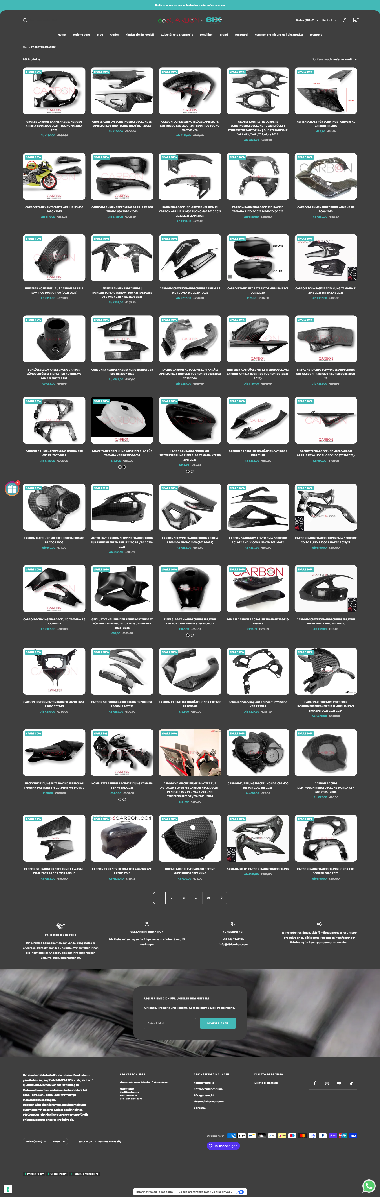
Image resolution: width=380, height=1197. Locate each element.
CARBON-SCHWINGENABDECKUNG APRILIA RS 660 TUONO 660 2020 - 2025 (190, 290)
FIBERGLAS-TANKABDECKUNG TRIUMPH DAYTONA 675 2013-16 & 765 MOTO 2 (190, 621)
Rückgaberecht (204, 1095)
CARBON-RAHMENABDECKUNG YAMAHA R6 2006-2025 (325, 209)
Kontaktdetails (204, 1083)
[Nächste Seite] (221, 898)
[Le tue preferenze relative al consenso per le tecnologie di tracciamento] (8, 1189)
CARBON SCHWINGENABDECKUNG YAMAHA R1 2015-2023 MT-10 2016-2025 (325, 290)
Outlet (114, 34)
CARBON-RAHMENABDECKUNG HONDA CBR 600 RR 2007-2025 (54, 453)
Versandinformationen (209, 1101)
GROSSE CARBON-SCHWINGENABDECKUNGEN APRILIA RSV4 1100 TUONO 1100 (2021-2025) (122, 124)
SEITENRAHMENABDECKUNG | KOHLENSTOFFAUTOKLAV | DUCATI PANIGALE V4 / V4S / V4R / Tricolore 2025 (122, 292)
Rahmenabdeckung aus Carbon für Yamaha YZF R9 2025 (258, 704)
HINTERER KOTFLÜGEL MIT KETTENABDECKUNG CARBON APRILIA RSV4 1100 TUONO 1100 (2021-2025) (258, 374)
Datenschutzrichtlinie (208, 1089)
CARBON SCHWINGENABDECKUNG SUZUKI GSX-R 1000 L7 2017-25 (122, 704)
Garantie (200, 1108)
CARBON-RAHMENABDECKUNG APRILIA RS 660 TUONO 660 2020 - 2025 (122, 209)
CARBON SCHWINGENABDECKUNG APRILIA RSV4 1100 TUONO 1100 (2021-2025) (190, 540)
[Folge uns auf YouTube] (339, 1083)
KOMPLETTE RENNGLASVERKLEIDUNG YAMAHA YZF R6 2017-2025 (122, 786)
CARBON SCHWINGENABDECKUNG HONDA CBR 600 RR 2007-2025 (122, 372)
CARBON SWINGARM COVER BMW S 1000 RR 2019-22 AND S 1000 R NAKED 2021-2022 (258, 540)
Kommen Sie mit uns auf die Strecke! (279, 34)
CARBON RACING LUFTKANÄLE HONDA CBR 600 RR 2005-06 (190, 704)
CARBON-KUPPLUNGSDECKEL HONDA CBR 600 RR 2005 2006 (54, 540)
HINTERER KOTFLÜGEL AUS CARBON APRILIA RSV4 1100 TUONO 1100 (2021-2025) (54, 290)
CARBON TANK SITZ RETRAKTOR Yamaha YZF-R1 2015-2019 (122, 871)
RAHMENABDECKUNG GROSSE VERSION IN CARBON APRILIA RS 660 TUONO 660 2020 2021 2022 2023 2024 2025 (190, 211)
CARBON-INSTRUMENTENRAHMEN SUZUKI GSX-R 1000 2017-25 (54, 704)
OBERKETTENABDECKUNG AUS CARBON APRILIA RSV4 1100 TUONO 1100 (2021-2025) (326, 453)
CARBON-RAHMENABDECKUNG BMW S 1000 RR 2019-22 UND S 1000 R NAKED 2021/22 (326, 540)
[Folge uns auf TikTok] (351, 1083)
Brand (224, 34)
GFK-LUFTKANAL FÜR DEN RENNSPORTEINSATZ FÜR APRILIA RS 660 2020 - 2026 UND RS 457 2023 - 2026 (122, 623)
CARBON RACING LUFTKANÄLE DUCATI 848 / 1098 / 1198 (258, 453)
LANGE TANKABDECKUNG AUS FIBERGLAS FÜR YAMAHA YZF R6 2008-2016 (122, 453)
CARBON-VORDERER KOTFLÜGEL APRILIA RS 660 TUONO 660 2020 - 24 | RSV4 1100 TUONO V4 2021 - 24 (190, 126)
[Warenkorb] (355, 20)
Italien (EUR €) (305, 20)
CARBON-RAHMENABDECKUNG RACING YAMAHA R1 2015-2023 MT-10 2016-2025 (258, 209)
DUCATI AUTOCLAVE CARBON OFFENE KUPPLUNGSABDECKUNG (190, 871)
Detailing (206, 34)
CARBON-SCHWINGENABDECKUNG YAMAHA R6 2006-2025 (54, 621)
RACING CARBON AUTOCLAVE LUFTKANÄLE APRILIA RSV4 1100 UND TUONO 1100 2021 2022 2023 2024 (190, 374)
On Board (241, 34)
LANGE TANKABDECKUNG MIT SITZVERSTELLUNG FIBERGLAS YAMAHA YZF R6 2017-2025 (190, 455)
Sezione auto (81, 34)
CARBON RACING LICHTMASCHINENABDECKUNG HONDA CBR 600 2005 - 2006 (325, 788)
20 (208, 897)
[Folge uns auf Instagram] (327, 1083)
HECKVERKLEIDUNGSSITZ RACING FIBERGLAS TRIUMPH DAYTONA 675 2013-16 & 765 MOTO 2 (54, 786)
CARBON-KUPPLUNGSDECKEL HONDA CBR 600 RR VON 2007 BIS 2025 (258, 786)
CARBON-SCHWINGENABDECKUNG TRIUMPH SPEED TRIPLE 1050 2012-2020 (326, 621)
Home (62, 34)
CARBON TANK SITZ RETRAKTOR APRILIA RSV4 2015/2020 (257, 290)
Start (25, 46)
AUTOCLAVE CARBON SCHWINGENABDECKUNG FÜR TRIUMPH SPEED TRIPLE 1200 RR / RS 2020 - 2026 (122, 542)
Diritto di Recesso (266, 1083)
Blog (100, 34)
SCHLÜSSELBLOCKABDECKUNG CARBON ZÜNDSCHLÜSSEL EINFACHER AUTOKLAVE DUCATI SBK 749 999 (54, 374)
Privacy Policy (35, 1173)
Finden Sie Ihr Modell (140, 34)
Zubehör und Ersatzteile (177, 34)
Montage (316, 34)
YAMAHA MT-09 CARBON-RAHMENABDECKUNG (258, 869)
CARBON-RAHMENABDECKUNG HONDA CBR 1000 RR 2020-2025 (325, 871)
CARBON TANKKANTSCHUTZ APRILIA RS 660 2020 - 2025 (54, 209)
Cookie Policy (58, 1173)
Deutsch (327, 20)
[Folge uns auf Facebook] (315, 1083)
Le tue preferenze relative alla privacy (205, 1191)
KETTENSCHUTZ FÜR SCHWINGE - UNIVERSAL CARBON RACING (326, 124)
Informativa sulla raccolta (154, 1191)
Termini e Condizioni (85, 1173)
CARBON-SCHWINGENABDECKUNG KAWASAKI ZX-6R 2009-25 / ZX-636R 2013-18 (54, 871)
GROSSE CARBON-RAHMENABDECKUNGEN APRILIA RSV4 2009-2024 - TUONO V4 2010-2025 (54, 126)
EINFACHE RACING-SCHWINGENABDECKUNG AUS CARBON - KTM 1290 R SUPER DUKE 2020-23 (326, 374)
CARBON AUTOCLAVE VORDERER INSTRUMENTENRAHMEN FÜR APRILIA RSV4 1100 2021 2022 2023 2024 (325, 706)
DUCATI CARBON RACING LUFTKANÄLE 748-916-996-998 (258, 621)
